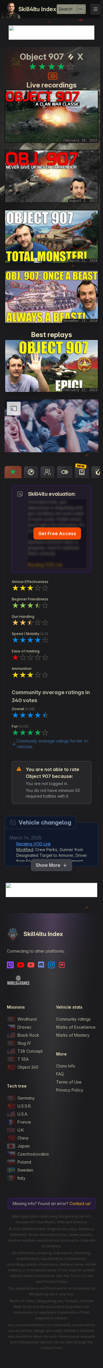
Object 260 (27, 1063)
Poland (24, 1158)
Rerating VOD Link (33, 840)
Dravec (24, 1023)
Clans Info (64, 1067)
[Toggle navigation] (95, 9)
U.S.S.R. (24, 1102)
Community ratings (72, 1015)
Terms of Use (67, 1083)
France (24, 1118)
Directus (79, 1224)
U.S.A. (22, 1110)
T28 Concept (30, 1047)
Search (65, 9)
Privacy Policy (68, 1091)
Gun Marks (45, 1224)
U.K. (21, 1126)
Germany (26, 1094)
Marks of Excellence (74, 1026)
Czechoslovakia (31, 1150)
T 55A (23, 1055)
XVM (59, 1224)
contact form (70, 1349)
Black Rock (28, 1031)
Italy (21, 1174)
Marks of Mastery (71, 1036)
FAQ (58, 1075)
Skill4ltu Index (37, 9)
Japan (23, 1142)
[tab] (13, 462)
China (22, 1134)
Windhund (27, 1015)
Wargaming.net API (73, 1218)
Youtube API (24, 1224)
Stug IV (24, 1039)
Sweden (25, 1166)
